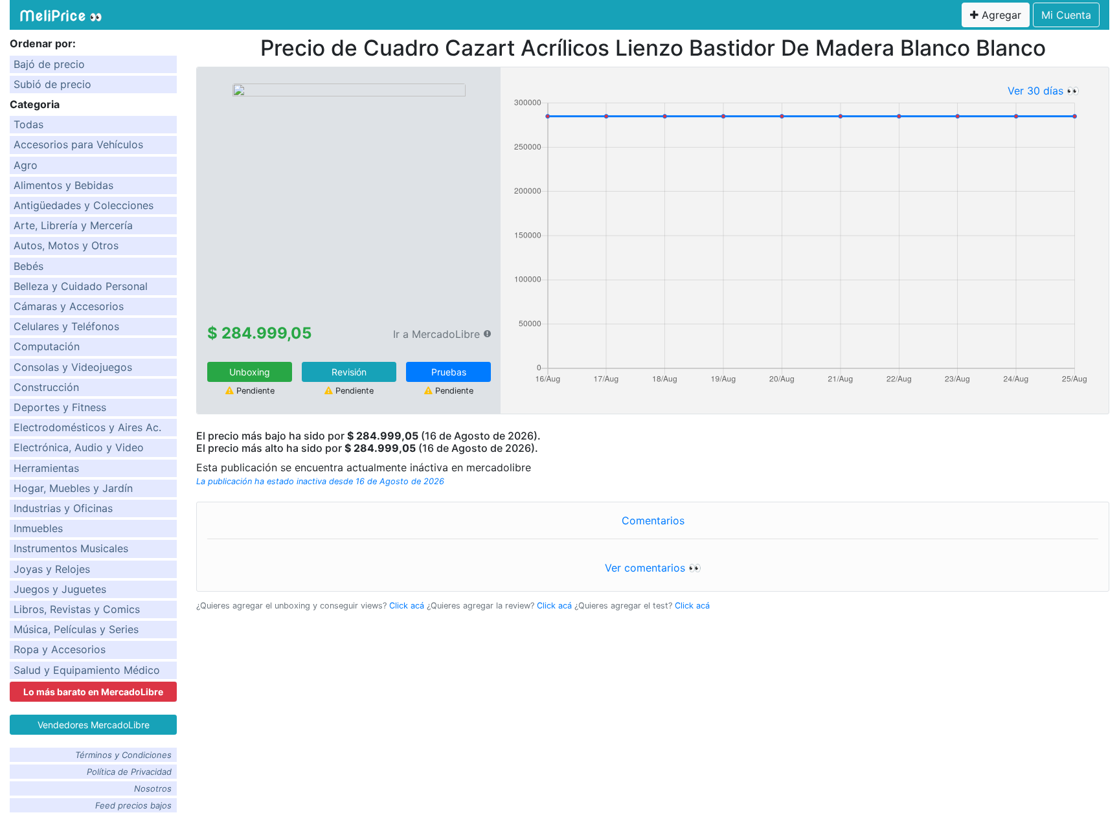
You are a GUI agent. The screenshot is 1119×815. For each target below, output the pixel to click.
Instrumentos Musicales (71, 548)
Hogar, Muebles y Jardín (73, 488)
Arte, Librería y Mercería (73, 225)
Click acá (406, 605)
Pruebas (448, 371)
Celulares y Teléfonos (66, 326)
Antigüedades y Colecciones (83, 205)
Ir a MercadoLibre (436, 334)
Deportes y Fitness (60, 407)
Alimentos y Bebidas (63, 185)
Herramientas (46, 468)
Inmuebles (38, 528)
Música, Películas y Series (76, 629)
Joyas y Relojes (52, 569)
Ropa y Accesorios (60, 649)
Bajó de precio (49, 64)
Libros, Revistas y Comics (77, 609)
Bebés (28, 266)
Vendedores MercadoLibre (94, 724)
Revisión (349, 371)
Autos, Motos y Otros (66, 245)
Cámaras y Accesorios (69, 306)
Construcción (46, 387)
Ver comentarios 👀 (653, 567)
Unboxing (249, 371)
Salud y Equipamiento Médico (87, 670)
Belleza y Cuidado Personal (81, 286)
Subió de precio (52, 84)
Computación (47, 346)
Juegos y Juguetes (60, 589)
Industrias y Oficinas (63, 508)
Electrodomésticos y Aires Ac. (87, 427)
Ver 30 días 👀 (1043, 90)
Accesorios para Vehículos (78, 144)
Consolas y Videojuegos (73, 367)
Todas (28, 124)
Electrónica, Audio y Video (79, 447)
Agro (26, 165)
